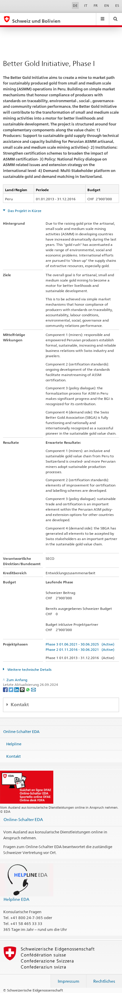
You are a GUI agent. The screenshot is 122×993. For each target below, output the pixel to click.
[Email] (33, 689)
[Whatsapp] (28, 689)
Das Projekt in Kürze (24, 210)
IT (85, 5)
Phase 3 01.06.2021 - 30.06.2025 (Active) (80, 644)
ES (117, 5)
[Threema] (22, 689)
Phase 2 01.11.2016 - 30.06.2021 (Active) (80, 649)
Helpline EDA (16, 899)
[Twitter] (11, 689)
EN (106, 5)
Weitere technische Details (29, 669)
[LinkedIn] (17, 689)
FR (96, 5)
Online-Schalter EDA (21, 731)
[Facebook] (6, 689)
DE (75, 5)
